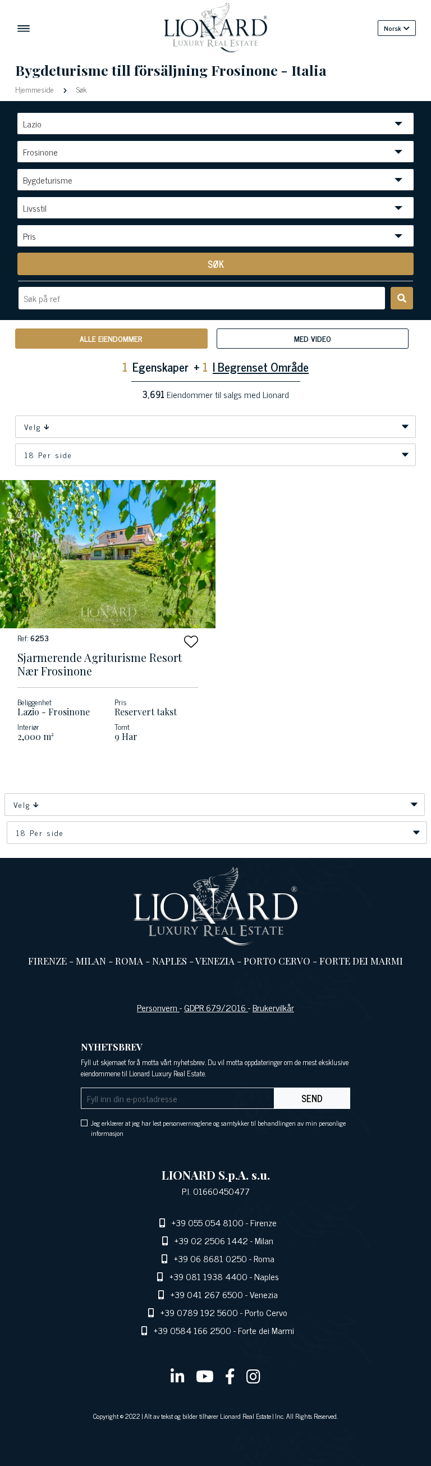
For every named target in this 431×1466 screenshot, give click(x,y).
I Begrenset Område (261, 366)
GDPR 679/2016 (216, 1007)
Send (312, 1098)
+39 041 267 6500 (206, 1294)
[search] (402, 298)
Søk (80, 89)
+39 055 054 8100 (207, 1222)
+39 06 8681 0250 (210, 1258)
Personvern (158, 1007)
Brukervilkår (273, 1007)
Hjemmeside (35, 89)
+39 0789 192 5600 (199, 1312)
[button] (191, 641)
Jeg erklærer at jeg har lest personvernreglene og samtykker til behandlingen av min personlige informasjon (218, 1128)
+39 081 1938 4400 (208, 1276)
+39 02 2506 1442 (211, 1240)
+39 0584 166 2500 (192, 1330)
